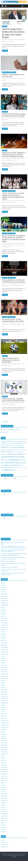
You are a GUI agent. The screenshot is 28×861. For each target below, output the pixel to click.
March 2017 (3, 809)
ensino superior (6, 452)
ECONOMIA (13, 72)
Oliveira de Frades (10, 465)
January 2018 (4, 796)
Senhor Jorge (5, 41)
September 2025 (5, 605)
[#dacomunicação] (2, 6)
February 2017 (4, 811)
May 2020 (3, 736)
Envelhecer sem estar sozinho (8, 561)
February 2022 (4, 691)
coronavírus (20, 445)
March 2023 (3, 665)
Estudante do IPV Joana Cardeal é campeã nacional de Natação (13, 115)
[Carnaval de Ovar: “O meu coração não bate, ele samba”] (14, 300)
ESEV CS (13, 402)
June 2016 (3, 825)
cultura (9, 447)
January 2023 (4, 669)
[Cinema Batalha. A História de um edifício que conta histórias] (14, 262)
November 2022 (4, 674)
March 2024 (3, 640)
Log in (2, 840)
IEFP (26, 454)
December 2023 (4, 647)
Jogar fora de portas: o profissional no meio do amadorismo (10, 360)
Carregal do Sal (22, 441)
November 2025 (4, 600)
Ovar (3, 326)
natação (6, 119)
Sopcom (13, 467)
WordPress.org (4, 846)
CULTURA (5, 26)
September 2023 (5, 654)
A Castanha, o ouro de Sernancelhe (9, 567)
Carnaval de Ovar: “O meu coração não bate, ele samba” (13, 320)
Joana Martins (14, 39)
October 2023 (4, 651)
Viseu (7, 469)
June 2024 (3, 634)
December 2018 (4, 771)
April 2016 (3, 829)
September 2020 (5, 727)
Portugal (21, 465)
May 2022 (3, 685)
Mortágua (5, 245)
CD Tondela (9, 443)
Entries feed (3, 842)
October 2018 (4, 776)
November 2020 (4, 722)
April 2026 (3, 589)
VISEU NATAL (14, 160)
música (21, 463)
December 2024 (4, 623)
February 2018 (4, 794)
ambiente (13, 441)
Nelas (2, 465)
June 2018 (3, 785)
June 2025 (3, 609)
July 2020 (3, 731)
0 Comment (21, 39)
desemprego (6, 449)
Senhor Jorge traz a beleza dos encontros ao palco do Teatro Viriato (13, 33)
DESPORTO (5, 111)
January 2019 (4, 769)
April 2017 (3, 807)
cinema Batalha (17, 285)
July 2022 (3, 680)
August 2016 (4, 820)
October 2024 (4, 627)
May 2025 (3, 611)
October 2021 (4, 700)
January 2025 (4, 620)
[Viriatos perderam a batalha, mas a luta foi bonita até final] (14, 380)
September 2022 (5, 678)
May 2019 (3, 760)
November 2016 (4, 814)
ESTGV (14, 454)
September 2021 (5, 703)
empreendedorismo (23, 449)
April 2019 (3, 762)
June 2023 (3, 658)
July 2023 (3, 656)
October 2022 (4, 676)
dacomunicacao (6, 72)
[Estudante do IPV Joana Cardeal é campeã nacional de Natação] (14, 95)
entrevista (14, 451)
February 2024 (4, 643)
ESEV (11, 454)
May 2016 (3, 827)
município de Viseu (11, 462)
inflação (4, 80)
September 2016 (5, 818)
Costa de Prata (14, 324)
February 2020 (4, 742)
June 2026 (3, 585)
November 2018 (4, 774)
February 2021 (4, 716)
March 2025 (3, 616)
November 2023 (4, 649)
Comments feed (4, 844)
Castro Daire (4, 443)
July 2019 (3, 756)
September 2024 (5, 629)
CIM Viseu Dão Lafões (17, 443)
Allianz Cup (13, 404)
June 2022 (3, 683)
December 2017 (4, 798)
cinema (7, 445)
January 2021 (4, 718)
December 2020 (4, 720)
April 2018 (3, 789)
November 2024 (4, 625)
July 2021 (3, 705)
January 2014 (4, 831)
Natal (25, 462)
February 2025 (4, 618)
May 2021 (3, 709)
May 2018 (3, 787)
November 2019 (4, 749)
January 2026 (4, 596)
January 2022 (4, 694)
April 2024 (3, 638)
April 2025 (3, 614)
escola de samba (20, 324)
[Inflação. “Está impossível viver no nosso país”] (14, 56)
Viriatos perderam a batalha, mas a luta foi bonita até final (13, 400)
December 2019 (4, 747)
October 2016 (4, 816)
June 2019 (3, 758)
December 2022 (4, 671)
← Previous (4, 422)
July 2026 (3, 583)
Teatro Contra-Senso (11, 202)
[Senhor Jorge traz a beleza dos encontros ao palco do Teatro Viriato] (14, 10)
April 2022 (3, 687)
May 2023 (3, 660)
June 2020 (3, 734)
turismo (17, 467)
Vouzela (12, 470)
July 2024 (3, 631)
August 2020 (4, 729)
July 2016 (3, 822)
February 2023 (4, 667)
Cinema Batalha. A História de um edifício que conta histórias (13, 281)
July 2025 (3, 607)
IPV (3, 119)
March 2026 (3, 591)
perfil (17, 465)
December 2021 (4, 696)
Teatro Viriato (12, 41)
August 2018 (4, 780)
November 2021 (4, 698)
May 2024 (3, 636)
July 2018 (3, 782)
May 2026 (3, 587)
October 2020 (4, 725)
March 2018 (3, 791)
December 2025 (4, 598)
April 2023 (3, 663)
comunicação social (13, 445)
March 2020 (3, 740)
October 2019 (4, 751)
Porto (22, 285)
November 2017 (4, 800)
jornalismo (6, 460)
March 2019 (3, 765)
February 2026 (4, 594)
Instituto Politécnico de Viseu (13, 457)
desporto (5, 365)
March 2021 (3, 714)
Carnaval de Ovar (6, 324)
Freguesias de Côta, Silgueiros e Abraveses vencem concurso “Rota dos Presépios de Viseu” (14, 154)
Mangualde (13, 459)
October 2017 (4, 802)
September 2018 (5, 778)
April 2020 (3, 738)
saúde (9, 467)
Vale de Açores (8, 246)
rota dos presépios (7, 160)
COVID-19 (4, 447)
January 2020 (4, 745)
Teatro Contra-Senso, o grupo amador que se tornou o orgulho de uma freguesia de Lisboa (13, 196)
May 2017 (3, 805)
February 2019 (4, 767)
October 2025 (4, 603)
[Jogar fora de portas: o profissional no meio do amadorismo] (14, 340)
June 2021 (3, 707)
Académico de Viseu (6, 404)
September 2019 (5, 754)
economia (16, 449)
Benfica (17, 441)
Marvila (4, 202)
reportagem (4, 467)
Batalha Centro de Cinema (8, 285)
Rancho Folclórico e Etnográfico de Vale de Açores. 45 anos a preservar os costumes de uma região (13, 238)
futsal (23, 454)
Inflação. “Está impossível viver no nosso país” (13, 75)
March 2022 (3, 689)
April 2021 (3, 711)
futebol (9, 365)
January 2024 (4, 645)
